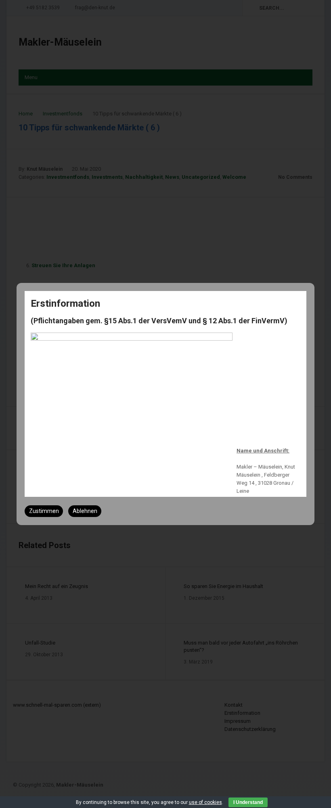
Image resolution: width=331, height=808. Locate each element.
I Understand (248, 802)
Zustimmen (44, 511)
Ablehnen (85, 511)
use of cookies (205, 802)
